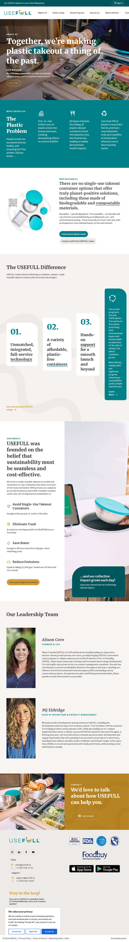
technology (21, 359)
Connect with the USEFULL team (78, 241)
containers (57, 364)
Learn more (85, 584)
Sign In (118, 3)
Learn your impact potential (23, 582)
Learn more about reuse (74, 234)
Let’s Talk (13, 83)
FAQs (67, 938)
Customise (16, 931)
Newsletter (40, 3)
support (87, 344)
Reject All (33, 931)
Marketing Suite (56, 938)
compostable (108, 203)
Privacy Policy (25, 938)
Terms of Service (40, 938)
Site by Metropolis (118, 938)
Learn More (112, 393)
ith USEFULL (19, 408)
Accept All (49, 931)
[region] (32, 922)
